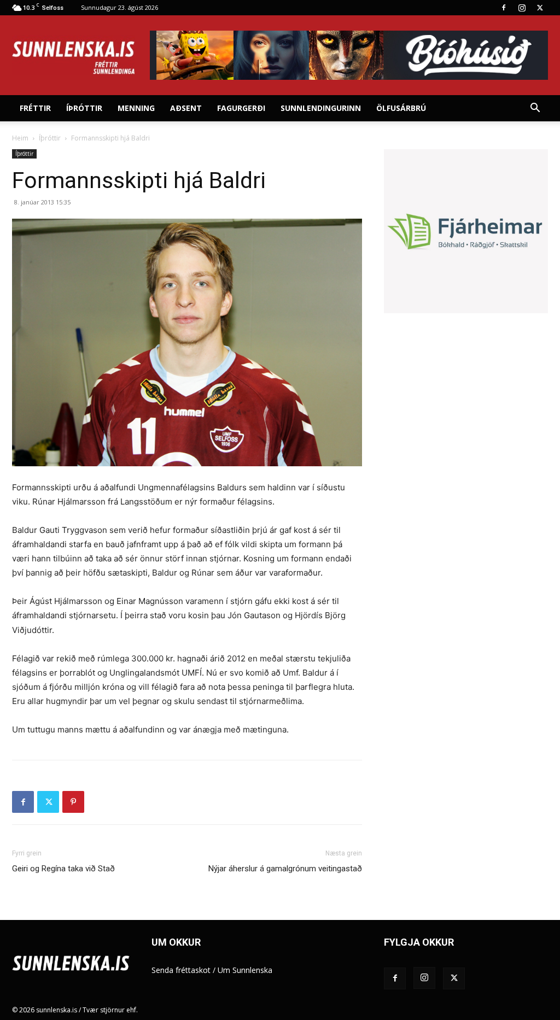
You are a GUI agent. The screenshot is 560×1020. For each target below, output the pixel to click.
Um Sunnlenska (245, 970)
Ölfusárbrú (401, 108)
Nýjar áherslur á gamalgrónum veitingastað (285, 869)
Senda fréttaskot (181, 970)
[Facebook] (503, 7)
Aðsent (186, 108)
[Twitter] (540, 7)
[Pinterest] (73, 802)
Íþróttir (84, 108)
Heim (20, 138)
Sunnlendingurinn (321, 108)
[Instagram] (522, 7)
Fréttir (35, 108)
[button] (535, 109)
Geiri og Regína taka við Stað (63, 869)
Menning (136, 108)
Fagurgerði (241, 108)
